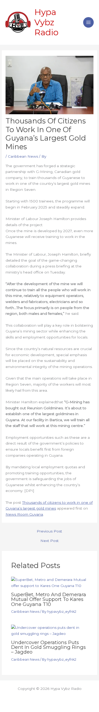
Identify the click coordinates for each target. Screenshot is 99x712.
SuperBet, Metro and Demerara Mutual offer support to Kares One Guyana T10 (48, 599)
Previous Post (49, 531)
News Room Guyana (24, 514)
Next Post (49, 541)
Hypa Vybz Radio (46, 22)
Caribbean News (23, 156)
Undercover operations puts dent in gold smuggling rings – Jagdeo (48, 647)
